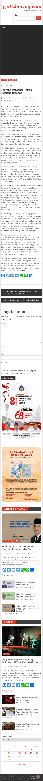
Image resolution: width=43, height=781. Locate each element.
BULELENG (12, 80)
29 (37, 756)
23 (3, 756)
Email (3, 354)
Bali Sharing (22, 553)
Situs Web (4, 362)
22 (37, 753)
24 (9, 756)
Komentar (5, 323)
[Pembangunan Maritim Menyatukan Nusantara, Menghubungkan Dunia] (21, 528)
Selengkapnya (7, 575)
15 (37, 750)
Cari (16, 15)
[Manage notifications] (38, 777)
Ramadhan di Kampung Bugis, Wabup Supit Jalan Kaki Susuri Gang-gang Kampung (27, 712)
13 (26, 750)
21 (31, 753)
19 (20, 753)
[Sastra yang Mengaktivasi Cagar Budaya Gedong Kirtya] (8, 726)
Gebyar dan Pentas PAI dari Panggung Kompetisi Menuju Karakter (26, 608)
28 (31, 756)
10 (9, 750)
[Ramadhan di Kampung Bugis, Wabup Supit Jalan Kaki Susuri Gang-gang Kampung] (8, 711)
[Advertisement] (21, 53)
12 (20, 750)
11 (14, 750)
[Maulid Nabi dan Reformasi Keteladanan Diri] (8, 584)
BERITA (4, 80)
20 (26, 753)
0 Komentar (28, 98)
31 (9, 760)
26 (20, 756)
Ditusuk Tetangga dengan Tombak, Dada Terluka (21, 300)
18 (14, 753)
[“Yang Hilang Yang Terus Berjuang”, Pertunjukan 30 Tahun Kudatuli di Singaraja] (21, 641)
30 (3, 760)
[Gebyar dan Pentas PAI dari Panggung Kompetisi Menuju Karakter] (8, 608)
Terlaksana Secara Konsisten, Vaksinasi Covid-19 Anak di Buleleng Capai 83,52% (21, 293)
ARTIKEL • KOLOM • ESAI (11, 541)
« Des (19, 764)
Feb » (24, 764)
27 (26, 756)
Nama (3, 346)
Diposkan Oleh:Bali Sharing (10, 98)
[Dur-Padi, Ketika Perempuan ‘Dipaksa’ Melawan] (8, 699)
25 (14, 756)
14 (31, 750)
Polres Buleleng (7, 100)
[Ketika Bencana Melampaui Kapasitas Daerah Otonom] (8, 596)
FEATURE (6, 654)
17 (9, 753)
